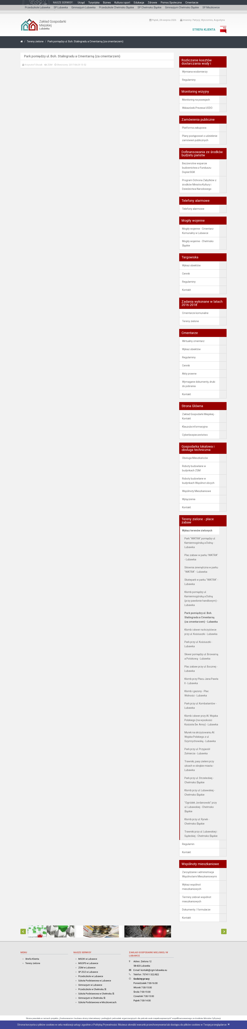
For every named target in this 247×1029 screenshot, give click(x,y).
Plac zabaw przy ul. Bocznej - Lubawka (201, 668)
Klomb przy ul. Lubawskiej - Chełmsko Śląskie (199, 792)
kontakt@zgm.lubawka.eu (154, 970)
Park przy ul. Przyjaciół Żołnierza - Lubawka (197, 751)
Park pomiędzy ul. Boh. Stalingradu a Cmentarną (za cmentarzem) (85, 41)
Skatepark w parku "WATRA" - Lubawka (201, 582)
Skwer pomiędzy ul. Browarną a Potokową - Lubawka (201, 656)
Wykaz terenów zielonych (197, 530)
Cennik (186, 273)
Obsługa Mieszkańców (195, 458)
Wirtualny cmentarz (193, 341)
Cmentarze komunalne (195, 313)
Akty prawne (189, 373)
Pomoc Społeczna (171, 2)
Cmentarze (191, 2)
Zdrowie (152, 2)
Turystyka (93, 2)
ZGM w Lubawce (86, 967)
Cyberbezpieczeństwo (195, 434)
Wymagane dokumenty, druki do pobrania (198, 384)
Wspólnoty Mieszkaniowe (196, 491)
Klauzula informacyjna (195, 426)
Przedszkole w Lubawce (90, 976)
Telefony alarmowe (193, 208)
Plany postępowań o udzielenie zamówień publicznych (199, 138)
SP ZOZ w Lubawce (88, 972)
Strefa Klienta (203, 29)
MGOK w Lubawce (87, 959)
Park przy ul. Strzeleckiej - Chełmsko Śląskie (199, 780)
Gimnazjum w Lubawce (90, 985)
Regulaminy (189, 79)
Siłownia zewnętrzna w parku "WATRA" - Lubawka (201, 569)
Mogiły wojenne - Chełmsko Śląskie (198, 243)
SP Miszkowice (211, 7)
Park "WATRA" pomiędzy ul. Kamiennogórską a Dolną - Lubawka (200, 543)
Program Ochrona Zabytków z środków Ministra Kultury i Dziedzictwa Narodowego (199, 184)
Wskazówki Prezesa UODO (197, 107)
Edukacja (139, 2)
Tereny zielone (35, 41)
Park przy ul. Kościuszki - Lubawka (198, 644)
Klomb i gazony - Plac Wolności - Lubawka (196, 693)
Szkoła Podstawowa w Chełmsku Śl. (96, 993)
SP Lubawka (61, 7)
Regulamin (188, 844)
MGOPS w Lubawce (88, 963)
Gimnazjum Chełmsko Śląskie (182, 7)
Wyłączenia (188, 499)
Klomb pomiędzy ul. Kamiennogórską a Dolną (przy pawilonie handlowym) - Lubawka (201, 599)
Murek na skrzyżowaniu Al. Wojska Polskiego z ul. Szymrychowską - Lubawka (200, 737)
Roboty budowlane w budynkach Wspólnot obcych (198, 480)
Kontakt (186, 289)
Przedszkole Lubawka (37, 7)
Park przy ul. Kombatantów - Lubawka (200, 705)
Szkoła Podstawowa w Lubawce (94, 980)
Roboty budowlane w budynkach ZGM (194, 468)
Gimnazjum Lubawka (83, 7)
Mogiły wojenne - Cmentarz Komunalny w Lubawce (198, 230)
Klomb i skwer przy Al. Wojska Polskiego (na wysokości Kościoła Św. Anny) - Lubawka (201, 720)
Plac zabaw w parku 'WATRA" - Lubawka (201, 557)
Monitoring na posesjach (196, 99)
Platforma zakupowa (194, 127)
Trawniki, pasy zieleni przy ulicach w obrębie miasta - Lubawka (199, 766)
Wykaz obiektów (191, 265)
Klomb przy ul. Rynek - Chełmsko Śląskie (196, 821)
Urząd (81, 2)
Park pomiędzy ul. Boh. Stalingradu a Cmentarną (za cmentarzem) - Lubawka (201, 617)
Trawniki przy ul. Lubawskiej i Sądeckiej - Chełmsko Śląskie (201, 833)
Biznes (107, 2)
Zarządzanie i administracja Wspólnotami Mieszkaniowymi (199, 874)
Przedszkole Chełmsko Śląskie (116, 7)
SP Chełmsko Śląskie (149, 7)
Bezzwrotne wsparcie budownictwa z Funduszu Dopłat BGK (196, 168)
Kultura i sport (122, 2)
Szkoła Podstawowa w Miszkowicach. (97, 1002)
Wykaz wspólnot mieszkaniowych (191, 886)
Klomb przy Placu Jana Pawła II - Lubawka (201, 681)
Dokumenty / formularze (196, 909)
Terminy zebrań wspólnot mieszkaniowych (196, 899)
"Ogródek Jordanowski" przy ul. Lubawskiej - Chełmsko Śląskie (200, 807)
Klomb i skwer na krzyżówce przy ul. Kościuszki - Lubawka (200, 631)
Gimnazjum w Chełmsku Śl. (92, 998)
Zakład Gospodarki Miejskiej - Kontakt (198, 416)
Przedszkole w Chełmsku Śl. (92, 989)
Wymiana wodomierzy (195, 71)
